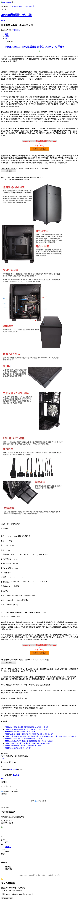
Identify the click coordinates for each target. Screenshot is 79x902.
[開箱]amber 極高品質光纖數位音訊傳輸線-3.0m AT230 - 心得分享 (26, 727)
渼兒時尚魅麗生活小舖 (16, 15)
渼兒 (2, 758)
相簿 (6, 34)
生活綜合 (16, 775)
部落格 (7, 36)
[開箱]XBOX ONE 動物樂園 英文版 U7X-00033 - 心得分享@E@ (26, 729)
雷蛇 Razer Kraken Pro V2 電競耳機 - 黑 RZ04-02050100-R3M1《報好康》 (29, 741)
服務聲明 (57, 875)
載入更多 (4, 782)
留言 (15, 769)
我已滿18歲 (5, 898)
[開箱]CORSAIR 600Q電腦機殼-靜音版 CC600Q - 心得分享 (34, 46)
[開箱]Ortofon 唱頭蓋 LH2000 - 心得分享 (18, 748)
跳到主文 (4, 20)
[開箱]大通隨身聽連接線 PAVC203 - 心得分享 (20, 732)
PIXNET (25, 875)
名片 (6, 38)
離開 (11, 898)
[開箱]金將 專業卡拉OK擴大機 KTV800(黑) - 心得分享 (23, 745)
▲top (2, 778)
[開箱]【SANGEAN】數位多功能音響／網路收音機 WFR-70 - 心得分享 (29, 743)
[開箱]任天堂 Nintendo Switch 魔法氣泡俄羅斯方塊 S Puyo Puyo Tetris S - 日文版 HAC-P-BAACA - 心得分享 (40, 736)
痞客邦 (11, 769)
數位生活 (16, 30)
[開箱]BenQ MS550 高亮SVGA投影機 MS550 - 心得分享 (23, 738)
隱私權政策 (50, 875)
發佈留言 (4, 794)
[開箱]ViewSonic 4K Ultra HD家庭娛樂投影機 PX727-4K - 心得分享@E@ (29, 734)
